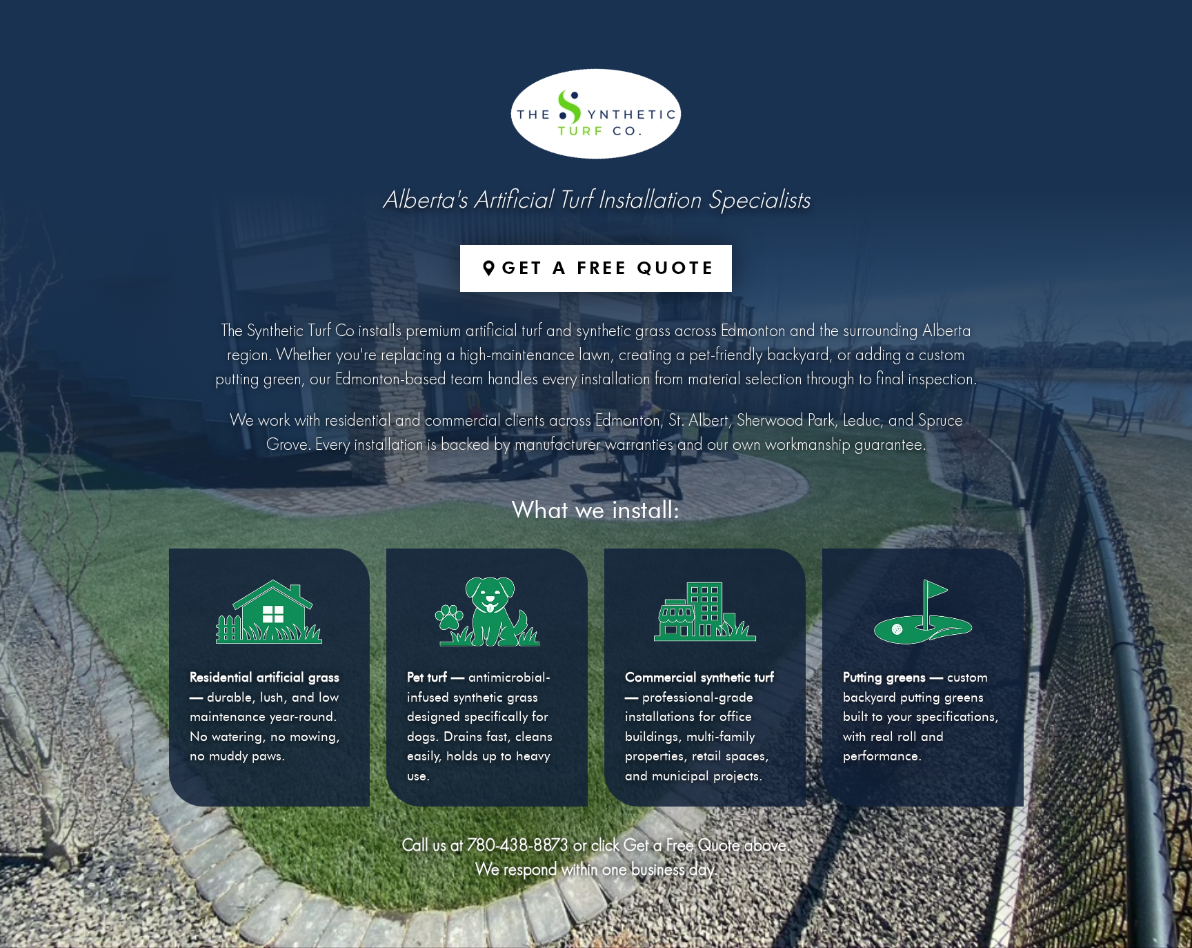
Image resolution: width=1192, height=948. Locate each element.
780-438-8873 (518, 846)
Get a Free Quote (608, 267)
